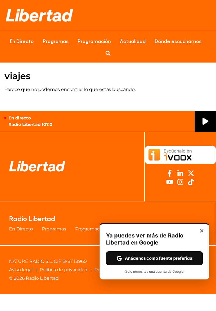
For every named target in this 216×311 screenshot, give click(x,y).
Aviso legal (21, 269)
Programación (94, 41)
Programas (56, 41)
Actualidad (133, 41)
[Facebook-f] (169, 173)
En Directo (22, 41)
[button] (108, 53)
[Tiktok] (191, 182)
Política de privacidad (63, 269)
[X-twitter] (191, 173)
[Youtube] (169, 182)
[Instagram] (180, 182)
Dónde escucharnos (178, 41)
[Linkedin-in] (180, 173)
